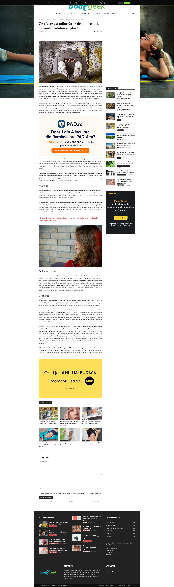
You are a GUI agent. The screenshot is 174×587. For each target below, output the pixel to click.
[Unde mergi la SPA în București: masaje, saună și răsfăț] (110, 146)
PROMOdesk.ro (110, 545)
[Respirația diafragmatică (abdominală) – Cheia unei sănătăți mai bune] (48, 434)
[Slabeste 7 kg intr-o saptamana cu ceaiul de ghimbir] (43, 524)
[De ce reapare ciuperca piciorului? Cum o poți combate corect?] (70, 434)
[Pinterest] (49, 36)
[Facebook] (40, 36)
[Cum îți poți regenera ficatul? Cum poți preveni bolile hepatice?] (92, 413)
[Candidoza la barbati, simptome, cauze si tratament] (43, 533)
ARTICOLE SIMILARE (45, 403)
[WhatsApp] (53, 36)
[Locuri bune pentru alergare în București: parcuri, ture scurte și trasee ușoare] (110, 136)
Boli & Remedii (72, 14)
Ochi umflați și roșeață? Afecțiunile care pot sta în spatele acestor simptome (69, 423)
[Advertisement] (119, 48)
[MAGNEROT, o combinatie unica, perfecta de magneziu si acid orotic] (76, 518)
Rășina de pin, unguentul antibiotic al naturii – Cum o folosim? (125, 105)
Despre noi (101, 585)
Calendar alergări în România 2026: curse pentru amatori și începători (125, 154)
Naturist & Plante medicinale (123, 98)
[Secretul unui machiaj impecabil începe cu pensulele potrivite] (110, 173)
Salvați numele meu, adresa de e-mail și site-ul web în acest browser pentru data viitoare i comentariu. (71, 493)
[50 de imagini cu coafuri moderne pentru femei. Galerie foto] (76, 537)
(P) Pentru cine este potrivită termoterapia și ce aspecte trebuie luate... (125, 116)
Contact (133, 585)
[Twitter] (44, 36)
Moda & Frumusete (94, 14)
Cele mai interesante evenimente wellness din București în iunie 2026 (124, 125)
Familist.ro (109, 554)
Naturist (83, 14)
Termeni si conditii (110, 585)
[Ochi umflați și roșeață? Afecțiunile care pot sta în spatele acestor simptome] (70, 413)
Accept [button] (127, 3)
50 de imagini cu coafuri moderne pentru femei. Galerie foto (92, 536)
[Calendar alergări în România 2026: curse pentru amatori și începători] (110, 154)
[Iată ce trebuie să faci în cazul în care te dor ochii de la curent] (76, 529)
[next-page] (43, 450)
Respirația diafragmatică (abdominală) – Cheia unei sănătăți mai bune (48, 444)
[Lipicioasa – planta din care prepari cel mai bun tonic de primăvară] (110, 164)
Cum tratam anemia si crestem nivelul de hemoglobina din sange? (92, 547)
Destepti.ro (109, 550)
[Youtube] (113, 572)
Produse (115, 14)
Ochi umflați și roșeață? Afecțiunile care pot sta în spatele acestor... (124, 181)
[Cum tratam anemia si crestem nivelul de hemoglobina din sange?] (76, 548)
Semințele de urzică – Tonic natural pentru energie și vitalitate (125, 94)
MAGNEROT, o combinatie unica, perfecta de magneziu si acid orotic (92, 518)
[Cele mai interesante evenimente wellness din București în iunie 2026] (48, 413)
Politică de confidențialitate (123, 585)
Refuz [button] (114, 3)
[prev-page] (40, 450)
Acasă (40, 19)
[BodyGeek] (87, 6)
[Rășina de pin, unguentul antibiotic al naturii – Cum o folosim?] (110, 106)
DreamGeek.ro (110, 552)
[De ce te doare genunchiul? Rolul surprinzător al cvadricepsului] (92, 434)
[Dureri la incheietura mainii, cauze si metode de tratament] (43, 550)
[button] (133, 14)
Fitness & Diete (60, 14)
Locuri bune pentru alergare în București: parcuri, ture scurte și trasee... (126, 135)
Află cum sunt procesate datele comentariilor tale (84, 502)
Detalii (120, 3)
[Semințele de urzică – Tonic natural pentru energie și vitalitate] (110, 95)
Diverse (106, 14)
